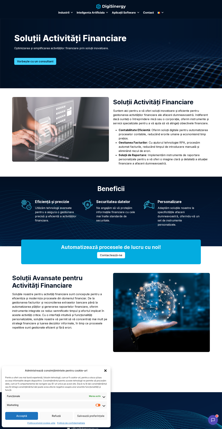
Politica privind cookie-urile (41, 423)
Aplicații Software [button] (124, 12)
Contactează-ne (111, 255)
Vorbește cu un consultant (35, 61)
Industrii (63, 12)
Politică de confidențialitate (71, 423)
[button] (105, 370)
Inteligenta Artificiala (91, 12)
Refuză (56, 416)
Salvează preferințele (90, 416)
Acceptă (21, 416)
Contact (148, 12)
